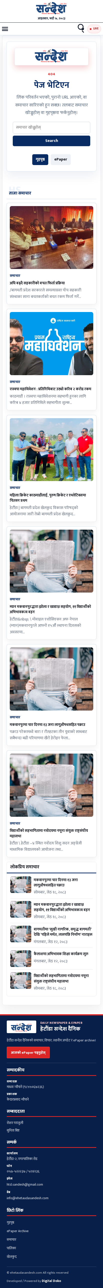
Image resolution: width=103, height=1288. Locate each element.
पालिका (11, 1248)
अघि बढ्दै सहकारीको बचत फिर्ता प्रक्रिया (37, 283)
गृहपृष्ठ (40, 159)
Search (81, 29)
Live (95, 28)
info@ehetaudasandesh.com (27, 1198)
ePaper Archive (17, 1231)
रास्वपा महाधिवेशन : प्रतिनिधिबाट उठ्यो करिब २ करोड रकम (50, 389)
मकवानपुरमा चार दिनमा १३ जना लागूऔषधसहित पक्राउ (47, 725)
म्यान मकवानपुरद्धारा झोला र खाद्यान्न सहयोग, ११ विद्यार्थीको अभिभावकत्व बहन (50, 609)
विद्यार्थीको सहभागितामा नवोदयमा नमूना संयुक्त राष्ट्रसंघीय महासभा (49, 833)
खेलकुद (11, 1257)
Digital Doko (51, 1281)
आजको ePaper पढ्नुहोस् (28, 1053)
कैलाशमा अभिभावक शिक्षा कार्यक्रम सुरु (61, 954)
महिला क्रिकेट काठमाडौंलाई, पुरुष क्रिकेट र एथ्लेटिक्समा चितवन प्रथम (48, 498)
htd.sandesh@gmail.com (25, 1184)
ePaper (60, 159)
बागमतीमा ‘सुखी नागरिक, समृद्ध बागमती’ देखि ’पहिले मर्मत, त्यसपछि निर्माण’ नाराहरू (63, 932)
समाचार (11, 1239)
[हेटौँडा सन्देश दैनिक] (51, 9)
